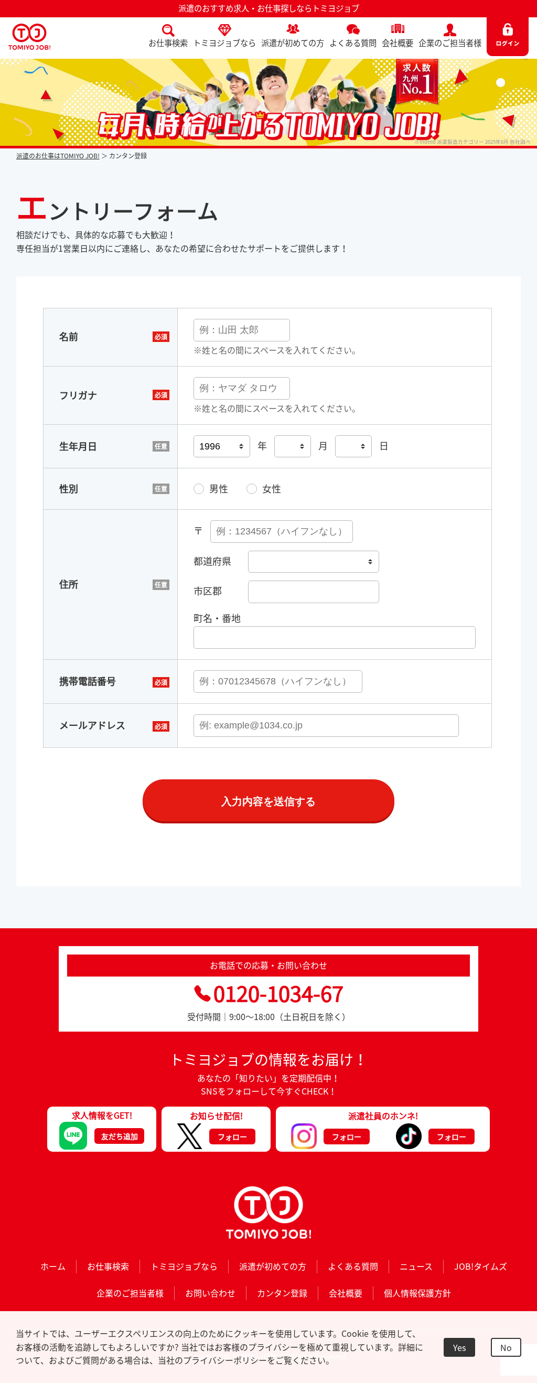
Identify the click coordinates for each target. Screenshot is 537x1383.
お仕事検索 (168, 43)
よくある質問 (353, 43)
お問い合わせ (210, 1292)
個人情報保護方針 (417, 1292)
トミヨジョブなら (224, 43)
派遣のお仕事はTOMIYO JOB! (58, 155)
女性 (271, 488)
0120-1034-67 (278, 993)
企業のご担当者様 (449, 43)
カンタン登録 (282, 1292)
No (506, 1347)
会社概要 (397, 43)
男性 (218, 488)
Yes (459, 1347)
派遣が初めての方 (292, 43)
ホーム (53, 1266)
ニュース (416, 1266)
